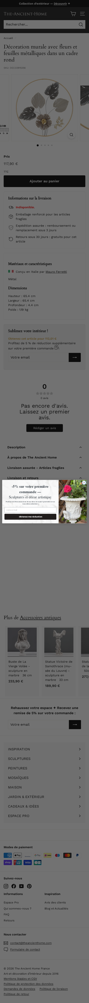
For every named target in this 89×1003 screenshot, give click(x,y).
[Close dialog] (84, 483)
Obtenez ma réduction (30, 516)
